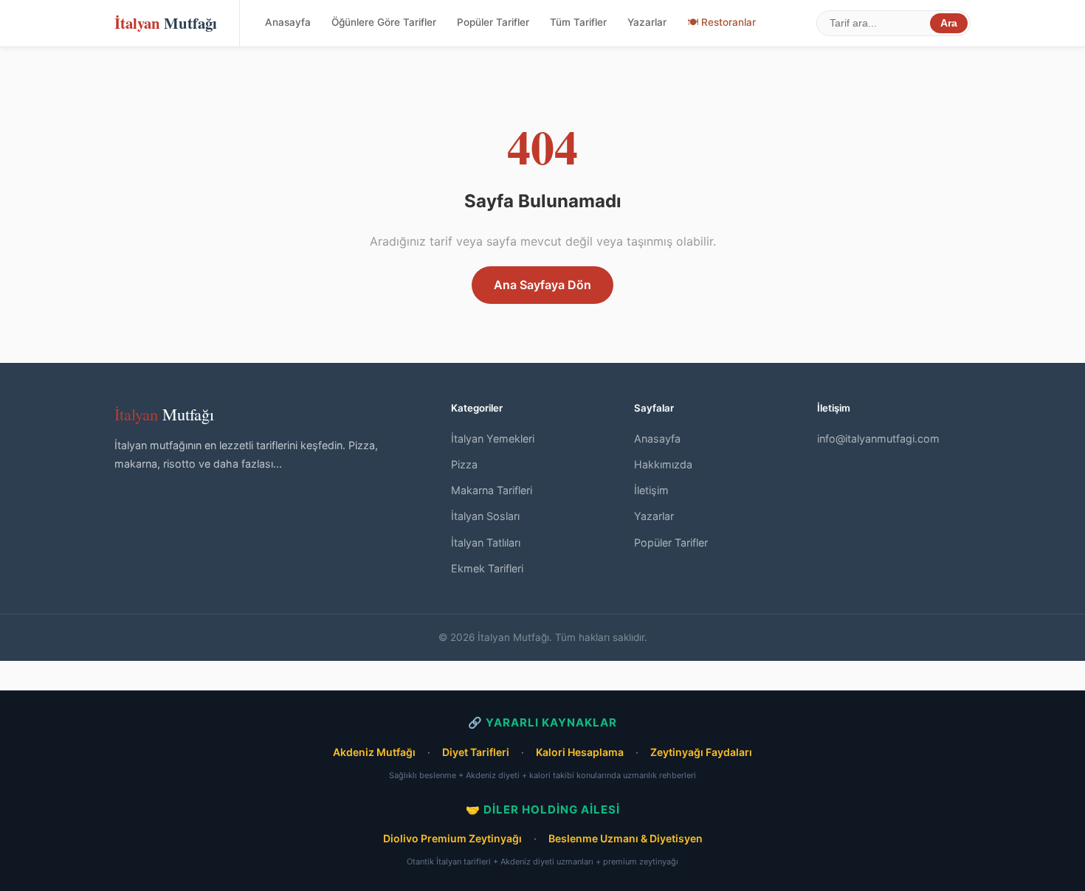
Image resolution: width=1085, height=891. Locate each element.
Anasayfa (288, 22)
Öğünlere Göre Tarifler (383, 22)
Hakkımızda (663, 464)
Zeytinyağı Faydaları (701, 752)
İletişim (651, 490)
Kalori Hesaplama (580, 752)
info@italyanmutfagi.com (878, 438)
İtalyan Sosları (485, 516)
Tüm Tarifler (578, 22)
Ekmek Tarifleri (487, 568)
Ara (948, 23)
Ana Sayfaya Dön (542, 284)
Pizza (464, 464)
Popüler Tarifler (493, 22)
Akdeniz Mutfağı (374, 752)
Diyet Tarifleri (475, 752)
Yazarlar (646, 22)
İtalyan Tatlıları (485, 542)
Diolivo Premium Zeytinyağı (452, 838)
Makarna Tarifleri (491, 490)
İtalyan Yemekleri (492, 438)
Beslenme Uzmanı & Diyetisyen (625, 838)
